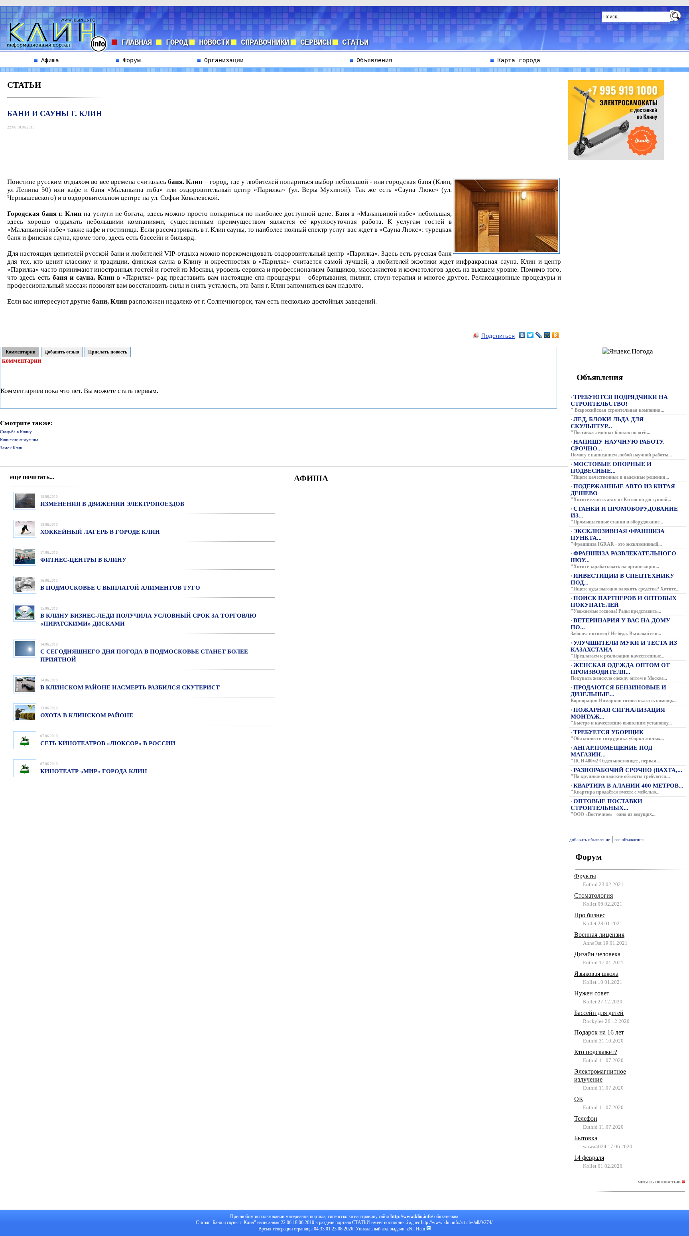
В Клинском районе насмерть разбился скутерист (130, 687)
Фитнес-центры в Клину (83, 560)
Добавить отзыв (62, 352)
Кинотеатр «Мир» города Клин (93, 771)
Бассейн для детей (599, 1012)
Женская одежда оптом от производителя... (620, 668)
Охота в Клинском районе (86, 715)
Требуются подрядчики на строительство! (619, 400)
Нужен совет (591, 993)
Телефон (585, 1118)
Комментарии (20, 352)
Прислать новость (107, 352)
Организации (222, 60)
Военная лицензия (599, 934)
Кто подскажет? (595, 1051)
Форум (130, 60)
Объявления (372, 60)
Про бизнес (589, 915)
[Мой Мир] (547, 335)
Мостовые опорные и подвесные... (611, 467)
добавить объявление (589, 839)
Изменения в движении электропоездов (112, 504)
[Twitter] (530, 335)
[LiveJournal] (539, 335)
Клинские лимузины (19, 440)
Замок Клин (11, 448)
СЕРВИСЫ (313, 43)
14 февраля (589, 1157)
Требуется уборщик (608, 732)
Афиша (48, 60)
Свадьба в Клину (16, 432)
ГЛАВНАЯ (136, 42)
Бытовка (585, 1138)
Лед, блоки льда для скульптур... (607, 422)
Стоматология (593, 895)
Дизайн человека (597, 954)
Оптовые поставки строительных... (606, 804)
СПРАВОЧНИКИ (262, 43)
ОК (578, 1099)
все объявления (629, 839)
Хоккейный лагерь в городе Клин (100, 532)
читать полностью (660, 1182)
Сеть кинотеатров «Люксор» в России (107, 743)
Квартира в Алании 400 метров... (628, 785)
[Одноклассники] (555, 335)
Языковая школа (596, 973)
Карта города (517, 60)
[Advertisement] (153, 150)
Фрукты (585, 876)
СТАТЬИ (353, 43)
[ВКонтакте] (522, 335)
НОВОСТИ (212, 43)
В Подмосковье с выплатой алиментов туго (120, 587)
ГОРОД (174, 43)
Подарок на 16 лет (599, 1032)
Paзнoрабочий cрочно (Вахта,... (627, 770)
